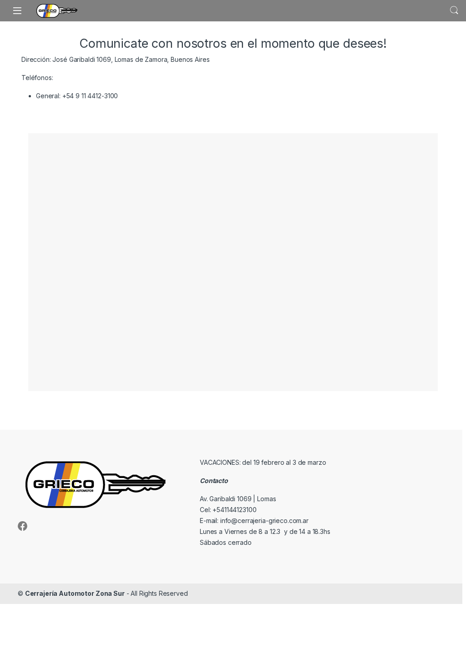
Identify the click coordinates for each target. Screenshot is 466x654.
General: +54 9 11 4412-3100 (77, 96)
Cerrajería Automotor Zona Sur (75, 593)
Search (454, 10)
